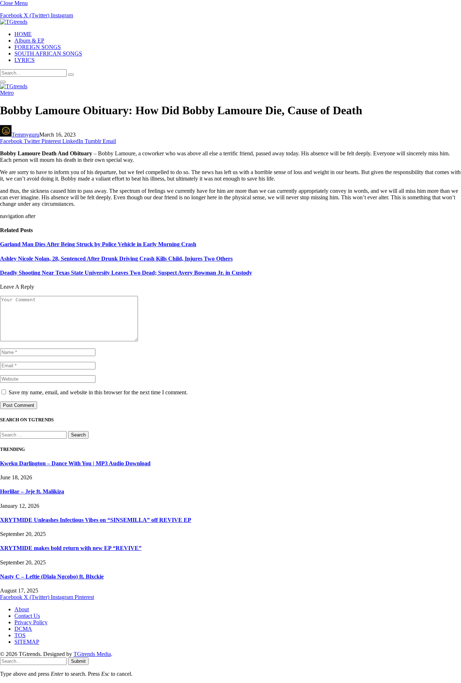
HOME (23, 34)
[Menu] (3, 82)
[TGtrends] (13, 22)
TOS (20, 635)
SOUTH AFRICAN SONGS (48, 53)
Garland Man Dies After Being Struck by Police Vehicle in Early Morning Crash (98, 244)
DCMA (23, 629)
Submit (78, 661)
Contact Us (27, 616)
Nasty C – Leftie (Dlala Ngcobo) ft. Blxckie (52, 576)
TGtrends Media (92, 654)
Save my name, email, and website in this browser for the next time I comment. (98, 392)
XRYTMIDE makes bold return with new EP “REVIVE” (71, 548)
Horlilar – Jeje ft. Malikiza (32, 491)
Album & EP (29, 40)
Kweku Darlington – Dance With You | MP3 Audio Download (75, 463)
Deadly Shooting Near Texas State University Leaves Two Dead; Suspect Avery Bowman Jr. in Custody (126, 273)
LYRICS (24, 60)
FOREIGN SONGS (37, 47)
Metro (7, 93)
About (21, 609)
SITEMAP (26, 642)
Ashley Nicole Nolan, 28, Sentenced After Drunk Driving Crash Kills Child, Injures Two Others (116, 259)
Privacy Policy (31, 622)
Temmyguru (25, 135)
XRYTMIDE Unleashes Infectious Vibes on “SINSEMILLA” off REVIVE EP (95, 520)
